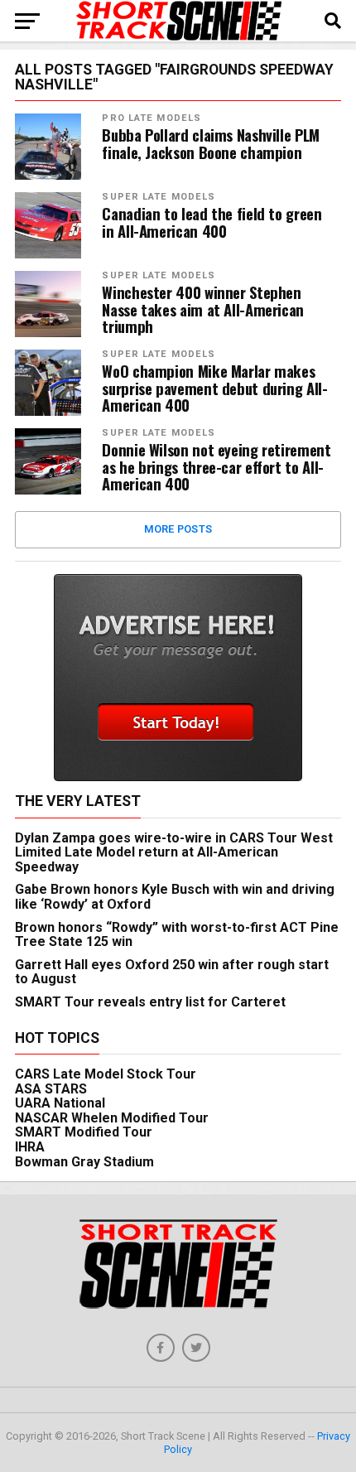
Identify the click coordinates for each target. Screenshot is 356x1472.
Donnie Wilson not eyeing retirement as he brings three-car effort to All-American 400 (216, 467)
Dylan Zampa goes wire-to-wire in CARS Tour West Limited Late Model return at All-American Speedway (174, 852)
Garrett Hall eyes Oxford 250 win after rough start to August (172, 972)
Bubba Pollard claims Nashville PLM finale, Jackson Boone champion (211, 143)
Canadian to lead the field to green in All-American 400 (211, 222)
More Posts (178, 529)
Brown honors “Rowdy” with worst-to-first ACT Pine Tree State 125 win (177, 934)
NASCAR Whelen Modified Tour (112, 1118)
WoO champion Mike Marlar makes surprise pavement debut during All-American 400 (214, 388)
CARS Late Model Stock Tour (105, 1074)
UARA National (60, 1103)
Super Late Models (158, 196)
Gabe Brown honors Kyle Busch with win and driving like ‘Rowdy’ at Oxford (174, 896)
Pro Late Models (151, 118)
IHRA (30, 1147)
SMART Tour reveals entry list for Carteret (150, 1002)
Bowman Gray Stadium (84, 1162)
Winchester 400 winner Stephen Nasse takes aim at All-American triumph (203, 309)
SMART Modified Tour (83, 1132)
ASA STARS (51, 1089)
